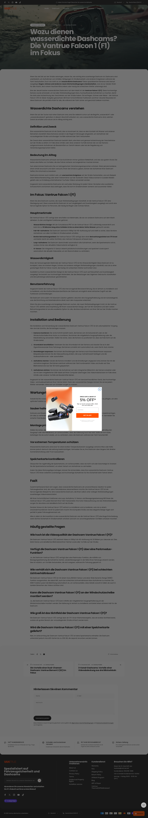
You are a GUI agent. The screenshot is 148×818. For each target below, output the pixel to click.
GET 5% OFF (87, 415)
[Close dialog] (99, 389)
